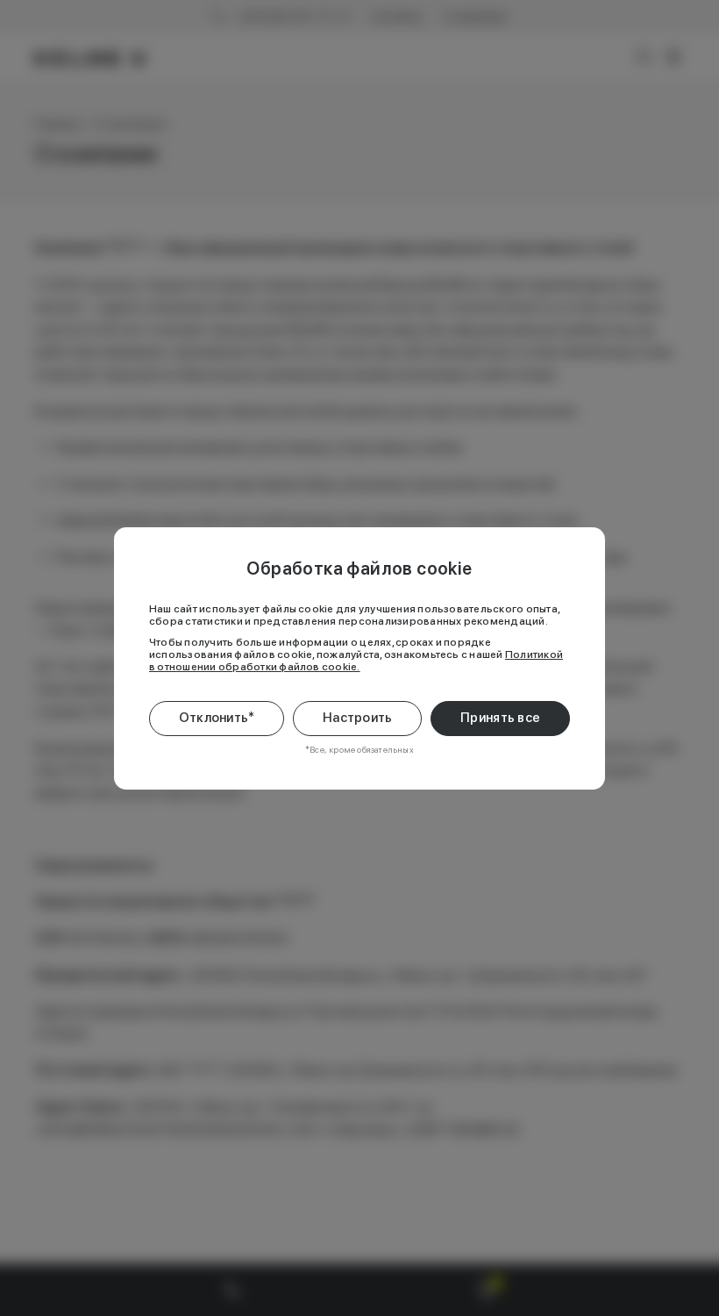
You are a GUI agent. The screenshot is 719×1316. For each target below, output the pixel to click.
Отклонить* (217, 718)
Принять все (500, 718)
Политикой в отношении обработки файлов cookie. (356, 660)
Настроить (358, 718)
